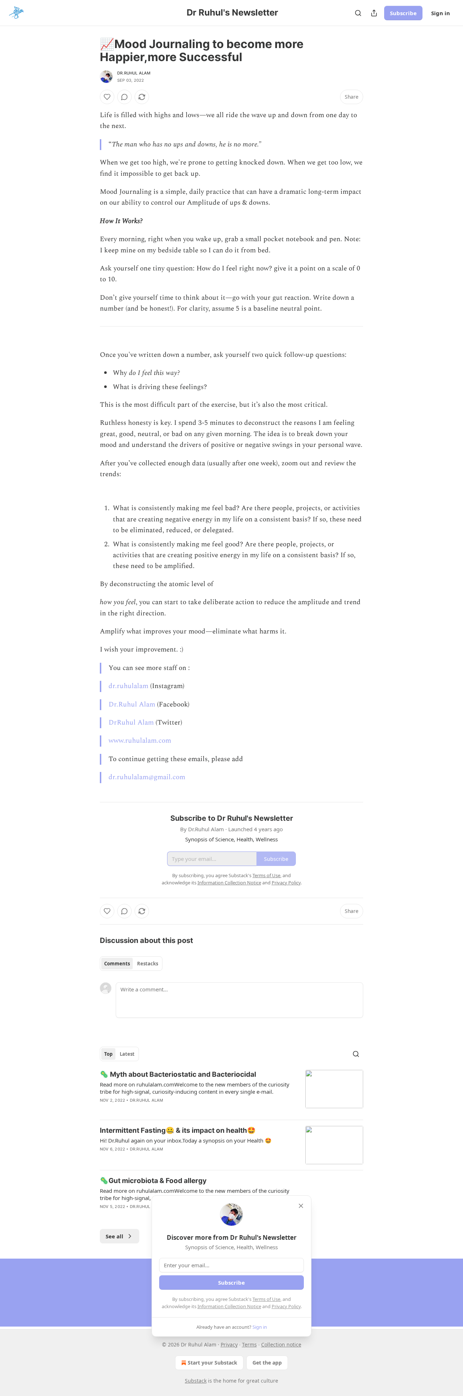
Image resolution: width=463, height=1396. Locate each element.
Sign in (440, 13)
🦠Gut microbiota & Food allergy (153, 1181)
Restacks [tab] (147, 963)
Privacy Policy (286, 1306)
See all (114, 1236)
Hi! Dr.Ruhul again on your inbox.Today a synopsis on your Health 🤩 (186, 1140)
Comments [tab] (117, 963)
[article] (231, 1092)
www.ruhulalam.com (140, 740)
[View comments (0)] (124, 97)
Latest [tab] (127, 1054)
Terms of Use (266, 1299)
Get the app (267, 1362)
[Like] (107, 97)
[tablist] (131, 963)
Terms (249, 1344)
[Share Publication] (374, 13)
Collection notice (281, 1344)
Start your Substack (212, 1362)
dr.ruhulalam (128, 686)
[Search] (358, 13)
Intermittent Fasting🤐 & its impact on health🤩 (178, 1130)
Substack (196, 1380)
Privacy (229, 1344)
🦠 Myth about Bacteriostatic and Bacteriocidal (178, 1074)
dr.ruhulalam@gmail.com (147, 777)
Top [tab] (108, 1054)
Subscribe (403, 13)
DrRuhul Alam (131, 722)
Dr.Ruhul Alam (134, 73)
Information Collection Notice (229, 1306)
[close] (301, 1206)
